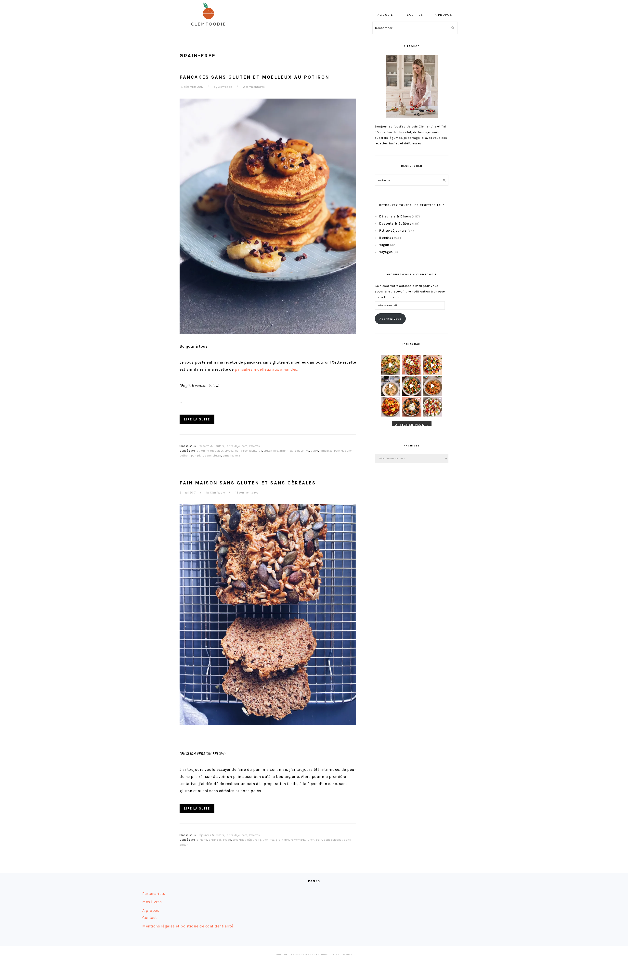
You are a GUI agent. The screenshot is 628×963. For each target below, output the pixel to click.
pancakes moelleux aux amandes (266, 369)
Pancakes (326, 450)
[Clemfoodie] (209, 29)
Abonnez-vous (390, 318)
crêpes (229, 450)
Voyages (386, 252)
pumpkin (197, 455)
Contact (149, 917)
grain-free (285, 450)
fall (260, 450)
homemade (297, 839)
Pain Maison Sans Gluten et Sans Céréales (248, 483)
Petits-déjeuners (237, 446)
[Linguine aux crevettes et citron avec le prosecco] (390, 385)
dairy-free (241, 450)
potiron (185, 455)
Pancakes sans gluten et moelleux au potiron (254, 77)
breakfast (216, 450)
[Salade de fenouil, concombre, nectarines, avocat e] (390, 365)
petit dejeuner (343, 450)
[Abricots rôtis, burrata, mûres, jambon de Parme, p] (411, 407)
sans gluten (213, 455)
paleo (314, 450)
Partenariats (153, 893)
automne (203, 450)
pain (319, 839)
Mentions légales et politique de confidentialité (187, 926)
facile (252, 450)
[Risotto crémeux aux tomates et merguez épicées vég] (432, 385)
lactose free (301, 450)
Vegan (384, 245)
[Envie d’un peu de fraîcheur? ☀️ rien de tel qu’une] (432, 407)
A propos (150, 910)
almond (202, 839)
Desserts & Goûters (211, 446)
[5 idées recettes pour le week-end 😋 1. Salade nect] (390, 407)
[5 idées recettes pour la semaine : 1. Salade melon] (411, 365)
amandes (215, 839)
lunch (311, 839)
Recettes (254, 446)
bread (227, 839)
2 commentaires (254, 87)
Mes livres (152, 902)
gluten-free (271, 450)
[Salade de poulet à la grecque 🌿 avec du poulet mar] (411, 385)
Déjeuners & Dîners (211, 835)
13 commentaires (246, 492)
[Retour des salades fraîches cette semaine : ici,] (432, 365)
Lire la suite (197, 419)
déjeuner (253, 839)
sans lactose (231, 455)
